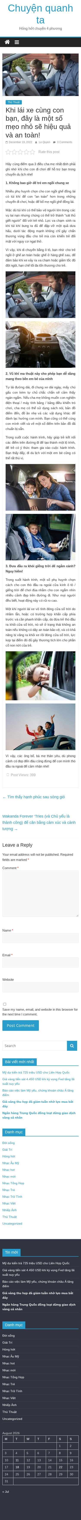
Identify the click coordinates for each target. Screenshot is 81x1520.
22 (60, 1467)
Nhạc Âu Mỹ (10, 1163)
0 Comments (64, 142)
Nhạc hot (8, 1169)
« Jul (5, 1491)
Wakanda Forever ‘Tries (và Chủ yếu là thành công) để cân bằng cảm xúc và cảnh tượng (39, 822)
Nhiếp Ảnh (9, 1210)
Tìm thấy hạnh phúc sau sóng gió (33, 797)
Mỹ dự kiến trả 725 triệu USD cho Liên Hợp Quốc (36, 1072)
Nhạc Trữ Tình (12, 1196)
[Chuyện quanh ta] (7, 42)
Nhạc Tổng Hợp (13, 1183)
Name (7, 930)
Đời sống (8, 1143)
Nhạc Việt (9, 1203)
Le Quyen (45, 142)
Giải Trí (7, 1149)
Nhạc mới (9, 1176)
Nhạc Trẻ (8, 1190)
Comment (10, 868)
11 (17, 1460)
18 (17, 1467)
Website (8, 979)
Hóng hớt (8, 1156)
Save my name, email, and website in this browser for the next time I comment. (40, 1012)
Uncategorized (12, 1223)
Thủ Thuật (14, 102)
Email (7, 955)
